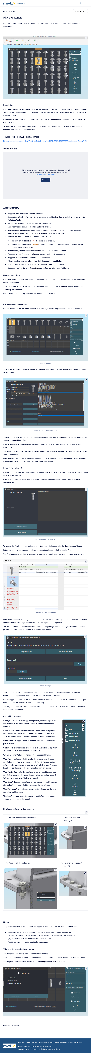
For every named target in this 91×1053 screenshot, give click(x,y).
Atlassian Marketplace (46, 1042)
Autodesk (21, 3)
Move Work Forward (24, 1042)
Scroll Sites (42, 1049)
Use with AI (80, 11)
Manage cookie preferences (45, 174)
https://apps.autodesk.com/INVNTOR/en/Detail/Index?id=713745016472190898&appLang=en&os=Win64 (45, 141)
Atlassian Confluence (53, 1049)
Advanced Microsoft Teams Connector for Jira (68, 1042)
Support (34, 1042)
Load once (45, 180)
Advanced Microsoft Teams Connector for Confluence (35, 1046)
